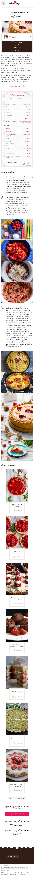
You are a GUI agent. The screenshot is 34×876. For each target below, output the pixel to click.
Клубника (9, 131)
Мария (12, 36)
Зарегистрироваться (28, 37)
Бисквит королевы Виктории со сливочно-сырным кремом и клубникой (17, 693)
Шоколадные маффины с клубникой (17, 645)
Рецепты (15, 856)
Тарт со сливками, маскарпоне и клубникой (17, 599)
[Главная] (14, 3)
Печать (24, 164)
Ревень (8, 128)
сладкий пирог (20, 798)
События (10, 856)
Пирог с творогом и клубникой (17, 505)
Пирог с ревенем (17, 739)
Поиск (25, 3)
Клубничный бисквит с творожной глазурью (17, 786)
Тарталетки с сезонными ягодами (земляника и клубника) (17, 554)
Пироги (11, 798)
